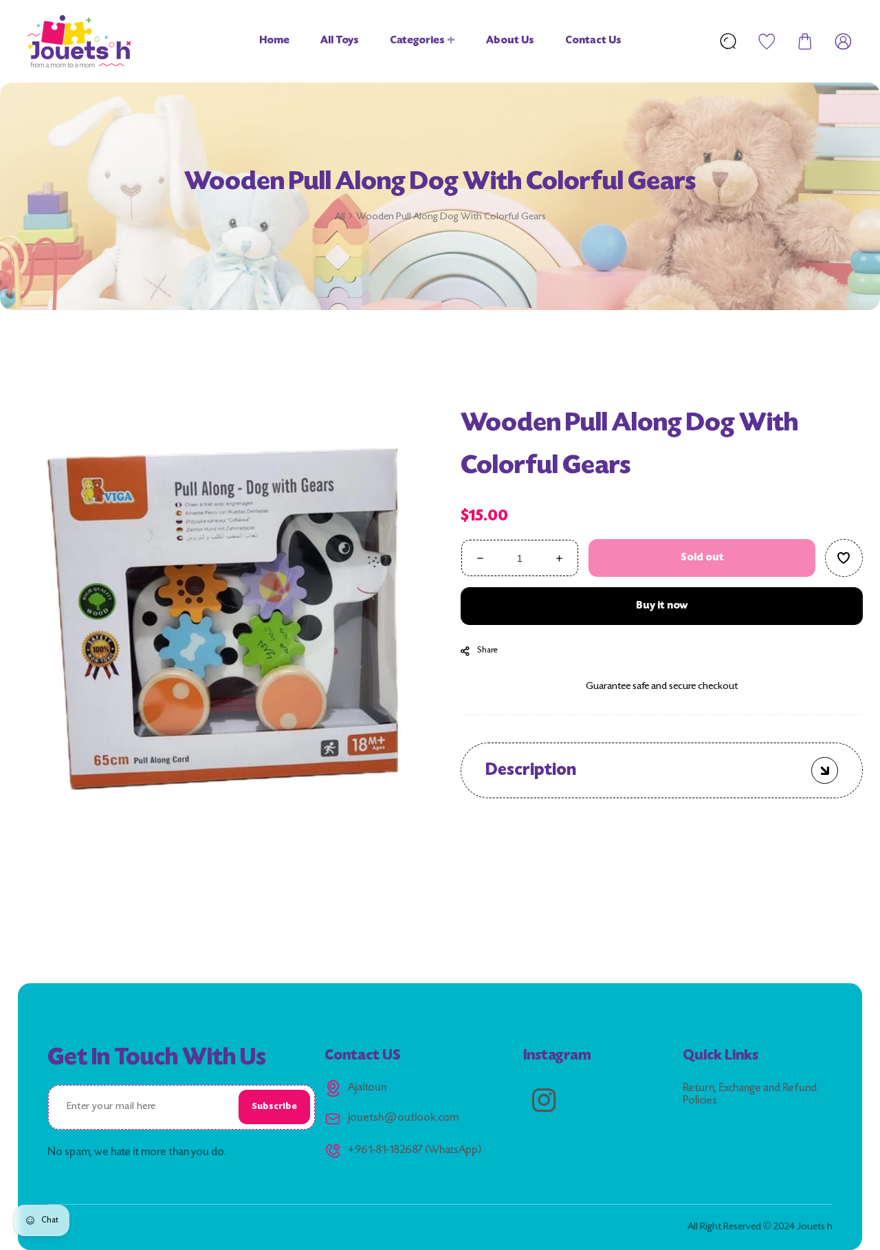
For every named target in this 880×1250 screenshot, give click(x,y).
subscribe (274, 1106)
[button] (805, 41)
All (340, 217)
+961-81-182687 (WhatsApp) (414, 1150)
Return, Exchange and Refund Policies (750, 1095)
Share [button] (487, 650)
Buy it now (661, 605)
